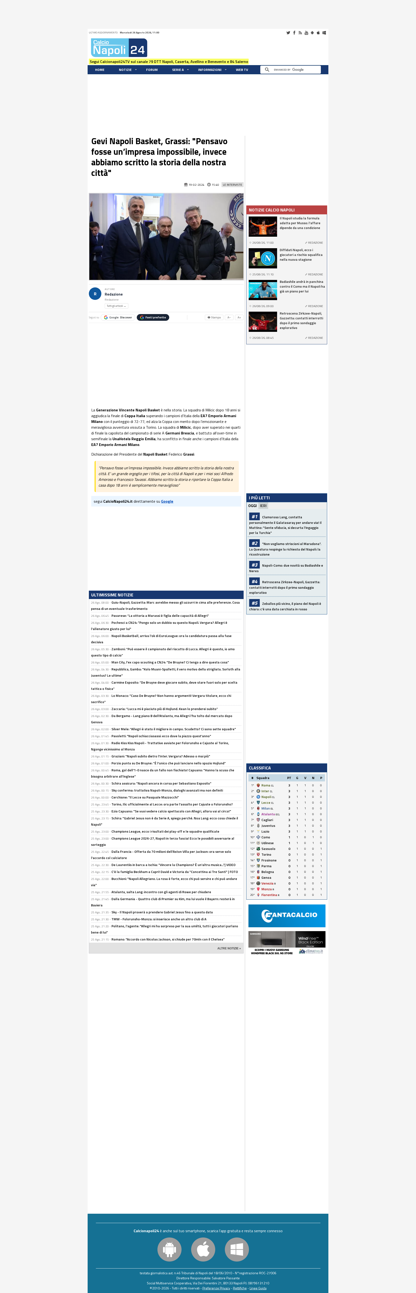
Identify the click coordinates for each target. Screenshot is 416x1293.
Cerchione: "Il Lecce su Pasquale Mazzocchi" (145, 797)
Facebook (294, 32)
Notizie (125, 69)
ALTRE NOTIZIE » (229, 948)
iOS (318, 32)
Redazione (114, 294)
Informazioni (209, 69)
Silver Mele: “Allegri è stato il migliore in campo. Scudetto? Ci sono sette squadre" (173, 728)
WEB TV (242, 69)
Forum (152, 69)
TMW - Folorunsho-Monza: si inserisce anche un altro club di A (158, 919)
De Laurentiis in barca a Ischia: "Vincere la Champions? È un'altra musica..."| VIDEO (173, 864)
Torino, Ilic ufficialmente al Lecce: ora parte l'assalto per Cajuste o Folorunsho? (172, 804)
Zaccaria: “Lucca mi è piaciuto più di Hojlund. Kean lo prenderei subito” (164, 708)
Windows (324, 32)
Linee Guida (258, 1288)
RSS (300, 32)
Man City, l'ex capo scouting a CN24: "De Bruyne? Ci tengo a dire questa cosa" (170, 662)
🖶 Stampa (214, 317)
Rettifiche (240, 1288)
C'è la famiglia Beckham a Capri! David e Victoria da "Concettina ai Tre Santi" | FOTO (174, 871)
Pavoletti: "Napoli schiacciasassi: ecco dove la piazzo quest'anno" (161, 735)
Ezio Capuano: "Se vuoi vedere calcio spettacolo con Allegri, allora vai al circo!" (171, 811)
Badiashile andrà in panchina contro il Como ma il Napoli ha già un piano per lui (302, 286)
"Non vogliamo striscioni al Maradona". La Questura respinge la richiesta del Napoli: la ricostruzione (285, 549)
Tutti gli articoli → (116, 306)
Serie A (178, 69)
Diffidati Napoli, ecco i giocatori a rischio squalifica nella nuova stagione (301, 254)
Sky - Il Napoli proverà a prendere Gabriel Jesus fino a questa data (162, 912)
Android (312, 32)
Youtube (306, 32)
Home (99, 69)
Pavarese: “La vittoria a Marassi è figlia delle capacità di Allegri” (160, 615)
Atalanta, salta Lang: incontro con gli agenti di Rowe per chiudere (161, 891)
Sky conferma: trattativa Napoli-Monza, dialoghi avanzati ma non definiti (167, 790)
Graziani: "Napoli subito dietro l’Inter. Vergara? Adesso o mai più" (160, 756)
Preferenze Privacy (216, 1288)
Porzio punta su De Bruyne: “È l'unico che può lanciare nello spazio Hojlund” (168, 763)
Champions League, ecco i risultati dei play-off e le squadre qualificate (165, 831)
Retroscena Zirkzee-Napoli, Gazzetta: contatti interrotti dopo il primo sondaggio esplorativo (301, 320)
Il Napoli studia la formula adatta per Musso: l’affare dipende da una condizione (300, 223)
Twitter (288, 32)
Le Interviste (232, 184)
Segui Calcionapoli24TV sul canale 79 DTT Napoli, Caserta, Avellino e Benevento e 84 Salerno (169, 61)
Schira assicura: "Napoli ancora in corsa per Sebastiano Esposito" (161, 783)
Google (120, 317)
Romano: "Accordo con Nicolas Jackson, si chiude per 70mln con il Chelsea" (168, 939)
